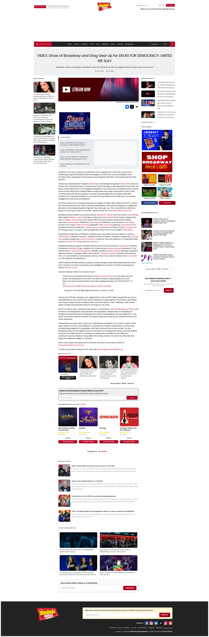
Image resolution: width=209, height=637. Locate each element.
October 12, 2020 (106, 290)
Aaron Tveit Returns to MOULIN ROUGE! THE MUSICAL (75, 165)
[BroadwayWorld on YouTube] (170, 623)
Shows (76, 44)
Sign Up (164, 615)
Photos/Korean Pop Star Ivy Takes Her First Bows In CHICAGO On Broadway (166, 85)
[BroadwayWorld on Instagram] (151, 623)
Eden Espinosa (96, 222)
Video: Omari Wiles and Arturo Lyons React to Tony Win (93, 466)
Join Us (133, 628)
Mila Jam (62, 256)
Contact (126, 628)
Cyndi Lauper (123, 246)
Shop (113, 44)
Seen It (67, 438)
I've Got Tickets (67, 442)
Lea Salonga (133, 215)
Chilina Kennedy (83, 225)
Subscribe (130, 588)
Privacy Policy (167, 631)
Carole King (108, 225)
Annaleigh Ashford (70, 220)
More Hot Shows (149, 203)
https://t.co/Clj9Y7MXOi (76, 286)
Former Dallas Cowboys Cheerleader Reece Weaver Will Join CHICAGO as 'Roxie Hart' (44, 92)
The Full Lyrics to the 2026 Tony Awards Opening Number (94, 496)
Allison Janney (128, 256)
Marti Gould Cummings (72, 241)
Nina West (125, 184)
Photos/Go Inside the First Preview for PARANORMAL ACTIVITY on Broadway (166, 94)
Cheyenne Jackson (108, 253)
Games (120, 44)
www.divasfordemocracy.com (71, 345)
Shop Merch (41, 7)
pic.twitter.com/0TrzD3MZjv (99, 286)
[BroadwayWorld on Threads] (166, 623)
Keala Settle (126, 225)
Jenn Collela (129, 222)
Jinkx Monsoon (64, 236)
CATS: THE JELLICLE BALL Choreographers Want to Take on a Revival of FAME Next (103, 511)
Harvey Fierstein (114, 248)
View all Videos (147, 122)
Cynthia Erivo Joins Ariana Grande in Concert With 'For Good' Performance (166, 115)
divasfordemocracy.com (121, 210)
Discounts (167, 203)
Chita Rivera (128, 230)
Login (165, 44)
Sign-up (161, 5)
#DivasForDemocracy (103, 276)
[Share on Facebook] (127, 107)
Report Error (168, 628)
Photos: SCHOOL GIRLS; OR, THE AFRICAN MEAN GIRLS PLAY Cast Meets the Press (74, 158)
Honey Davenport (87, 239)
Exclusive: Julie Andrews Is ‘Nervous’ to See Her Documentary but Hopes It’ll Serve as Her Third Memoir (43, 113)
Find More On (97, 451)
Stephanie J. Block (104, 215)
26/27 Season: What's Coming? (58, 7)
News (70, 44)
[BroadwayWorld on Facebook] (146, 623)
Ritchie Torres (71, 267)
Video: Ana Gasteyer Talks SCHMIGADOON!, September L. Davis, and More (75, 151)
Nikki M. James (76, 217)
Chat (91, 44)
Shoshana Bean (73, 222)
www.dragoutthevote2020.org (110, 349)
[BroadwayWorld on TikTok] (161, 623)
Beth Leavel (108, 217)
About (120, 628)
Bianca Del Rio (114, 251)
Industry (84, 44)
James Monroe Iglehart (81, 251)
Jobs (98, 44)
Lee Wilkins (129, 309)
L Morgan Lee (131, 227)
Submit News (142, 628)
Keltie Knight (94, 184)
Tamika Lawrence (92, 227)
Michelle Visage (75, 248)
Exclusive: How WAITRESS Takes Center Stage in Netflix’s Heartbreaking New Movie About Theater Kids (44, 155)
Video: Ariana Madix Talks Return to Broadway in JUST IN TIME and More (72, 144)
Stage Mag (129, 44)
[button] (172, 44)
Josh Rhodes (115, 309)
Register (155, 44)
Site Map (159, 628)
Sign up (169, 290)
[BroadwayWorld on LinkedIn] (156, 623)
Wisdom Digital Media (138, 631)
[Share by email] (137, 107)
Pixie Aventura (92, 241)
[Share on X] (132, 107)
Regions (151, 628)
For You (67, 353)
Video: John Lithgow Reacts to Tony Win (87, 481)
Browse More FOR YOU (122, 383)
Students (105, 44)
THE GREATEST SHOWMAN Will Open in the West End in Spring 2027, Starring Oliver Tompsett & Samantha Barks (44, 134)
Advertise (112, 628)
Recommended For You (149, 212)
